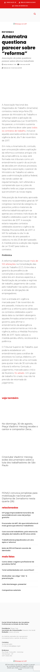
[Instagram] (18, 20)
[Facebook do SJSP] (3, 24)
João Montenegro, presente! (14, 584)
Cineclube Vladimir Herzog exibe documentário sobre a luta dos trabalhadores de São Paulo (18, 461)
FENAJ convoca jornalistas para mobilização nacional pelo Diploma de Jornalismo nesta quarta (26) (19, 497)
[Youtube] (24, 20)
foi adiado (19, 373)
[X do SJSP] (9, 24)
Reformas (8, 32)
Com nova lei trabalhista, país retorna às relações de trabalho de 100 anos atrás (19, 532)
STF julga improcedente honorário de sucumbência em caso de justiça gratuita (18, 515)
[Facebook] (15, 20)
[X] (21, 20)
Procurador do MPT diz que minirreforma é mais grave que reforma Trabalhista (20, 524)
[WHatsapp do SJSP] (20, 24)
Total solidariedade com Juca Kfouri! (18, 570)
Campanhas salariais (11, 590)
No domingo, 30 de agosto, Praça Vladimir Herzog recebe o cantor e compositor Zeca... (20, 426)
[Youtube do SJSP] (12, 24)
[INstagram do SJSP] (6, 24)
